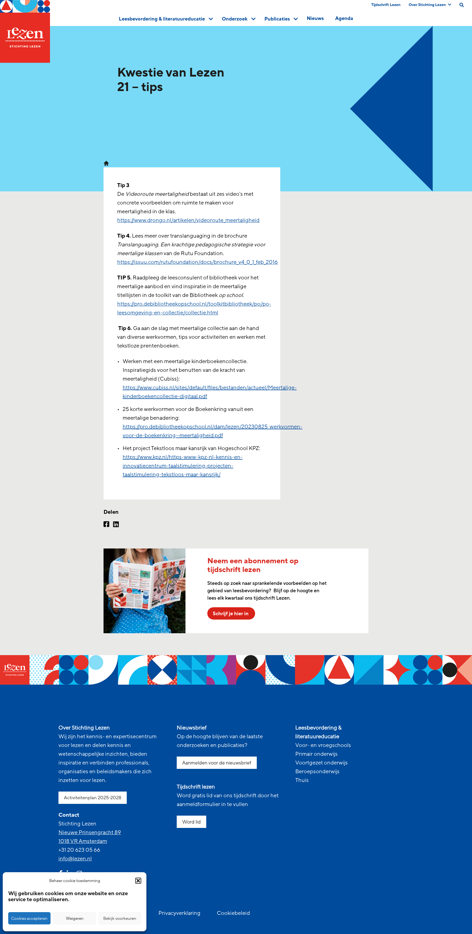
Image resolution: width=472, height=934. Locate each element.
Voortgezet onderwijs (321, 762)
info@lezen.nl (75, 858)
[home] (25, 31)
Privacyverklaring (179, 913)
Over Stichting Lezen (427, 4)
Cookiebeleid (233, 913)
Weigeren (75, 918)
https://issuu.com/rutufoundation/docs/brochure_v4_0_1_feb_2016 (197, 262)
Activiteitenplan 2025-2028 (92, 798)
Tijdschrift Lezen (385, 4)
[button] (138, 880)
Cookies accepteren (29, 918)
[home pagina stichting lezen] (106, 163)
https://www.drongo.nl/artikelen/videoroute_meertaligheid (188, 220)
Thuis (302, 780)
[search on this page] (461, 5)
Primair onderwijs (316, 754)
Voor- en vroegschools (323, 745)
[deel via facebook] (106, 525)
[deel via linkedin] (116, 525)
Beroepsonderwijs (317, 771)
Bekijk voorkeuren (119, 918)
